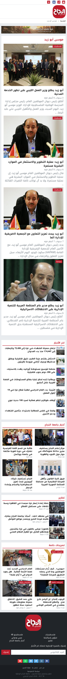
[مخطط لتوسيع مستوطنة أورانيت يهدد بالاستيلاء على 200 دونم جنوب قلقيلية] (60, 372)
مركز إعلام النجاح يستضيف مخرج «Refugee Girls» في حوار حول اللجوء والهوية (51, 451)
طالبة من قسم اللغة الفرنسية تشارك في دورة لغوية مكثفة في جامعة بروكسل (17, 451)
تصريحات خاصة (57, 545)
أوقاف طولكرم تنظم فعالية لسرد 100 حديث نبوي (31, 400)
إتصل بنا (35, 667)
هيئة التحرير (26, 667)
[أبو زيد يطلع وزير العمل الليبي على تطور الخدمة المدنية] (33, 65)
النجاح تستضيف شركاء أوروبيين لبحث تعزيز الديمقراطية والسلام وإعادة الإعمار (18, 483)
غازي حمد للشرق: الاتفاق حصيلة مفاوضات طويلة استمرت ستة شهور (19, 602)
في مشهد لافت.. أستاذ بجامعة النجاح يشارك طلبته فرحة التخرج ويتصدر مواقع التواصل (26, 518)
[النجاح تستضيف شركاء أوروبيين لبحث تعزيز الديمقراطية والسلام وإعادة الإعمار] (17, 467)
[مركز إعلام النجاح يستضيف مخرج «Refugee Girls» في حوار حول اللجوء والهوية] (50, 437)
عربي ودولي (16, 638)
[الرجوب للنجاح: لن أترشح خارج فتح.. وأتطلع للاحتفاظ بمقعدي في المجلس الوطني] (50, 588)
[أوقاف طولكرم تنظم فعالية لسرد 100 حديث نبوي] (60, 403)
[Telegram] (30, 661)
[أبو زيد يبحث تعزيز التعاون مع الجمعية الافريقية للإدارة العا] (33, 208)
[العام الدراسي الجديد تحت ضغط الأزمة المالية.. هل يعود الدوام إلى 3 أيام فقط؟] (17, 557)
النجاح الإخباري (59, 11)
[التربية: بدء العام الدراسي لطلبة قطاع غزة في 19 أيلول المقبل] (60, 392)
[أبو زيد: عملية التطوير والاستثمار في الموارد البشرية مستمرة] (33, 137)
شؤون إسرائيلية (50, 638)
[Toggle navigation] (49, 2)
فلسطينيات (57, 46)
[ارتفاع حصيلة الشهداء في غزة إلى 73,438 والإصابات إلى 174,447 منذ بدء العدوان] (60, 351)
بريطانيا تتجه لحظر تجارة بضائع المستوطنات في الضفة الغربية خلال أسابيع (29, 381)
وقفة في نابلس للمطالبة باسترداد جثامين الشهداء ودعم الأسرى (30, 412)
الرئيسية (63, 20)
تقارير (61, 498)
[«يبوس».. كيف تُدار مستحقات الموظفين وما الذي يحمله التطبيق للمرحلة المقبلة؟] (50, 557)
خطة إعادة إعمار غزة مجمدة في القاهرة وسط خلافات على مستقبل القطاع (25, 505)
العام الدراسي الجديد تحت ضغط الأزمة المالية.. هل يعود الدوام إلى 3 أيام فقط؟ (17, 571)
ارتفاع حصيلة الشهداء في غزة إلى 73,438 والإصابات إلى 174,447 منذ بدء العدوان (30, 350)
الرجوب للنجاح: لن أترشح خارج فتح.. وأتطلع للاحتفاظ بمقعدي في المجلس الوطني (50, 602)
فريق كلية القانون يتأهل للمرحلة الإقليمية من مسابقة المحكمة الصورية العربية (50, 481)
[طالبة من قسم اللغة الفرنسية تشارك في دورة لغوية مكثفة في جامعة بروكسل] (17, 437)
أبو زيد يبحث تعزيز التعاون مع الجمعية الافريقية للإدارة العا (34, 235)
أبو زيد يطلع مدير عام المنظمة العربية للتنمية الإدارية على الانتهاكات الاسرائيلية (35, 307)
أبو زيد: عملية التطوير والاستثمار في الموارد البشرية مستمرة (35, 163)
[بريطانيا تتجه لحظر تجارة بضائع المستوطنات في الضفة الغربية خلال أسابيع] (60, 382)
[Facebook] (47, 661)
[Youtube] (20, 661)
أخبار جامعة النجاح (55, 425)
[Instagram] (41, 661)
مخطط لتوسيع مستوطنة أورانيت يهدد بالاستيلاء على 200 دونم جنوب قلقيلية (31, 371)
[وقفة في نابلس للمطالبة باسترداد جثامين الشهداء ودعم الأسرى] (60, 413)
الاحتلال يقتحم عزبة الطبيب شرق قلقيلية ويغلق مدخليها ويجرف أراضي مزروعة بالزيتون (31, 360)
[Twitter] (36, 661)
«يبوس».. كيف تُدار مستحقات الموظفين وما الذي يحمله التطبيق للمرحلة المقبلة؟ (50, 571)
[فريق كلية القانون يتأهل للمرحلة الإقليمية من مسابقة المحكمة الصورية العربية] (50, 467)
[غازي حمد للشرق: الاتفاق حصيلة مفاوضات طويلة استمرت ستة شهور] (17, 588)
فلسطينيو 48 (17, 635)
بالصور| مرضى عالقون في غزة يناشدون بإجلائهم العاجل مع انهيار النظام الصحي (29, 530)
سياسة (58, 261)
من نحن (41, 667)
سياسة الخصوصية (33, 671)
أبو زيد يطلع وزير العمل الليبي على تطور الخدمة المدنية (33, 92)
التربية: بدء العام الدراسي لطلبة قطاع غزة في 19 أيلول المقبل (31, 391)
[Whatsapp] (25, 661)
